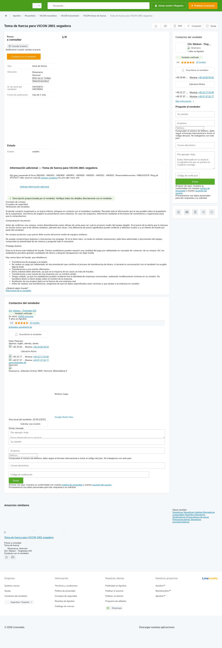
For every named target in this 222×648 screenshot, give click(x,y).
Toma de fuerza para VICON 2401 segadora (28, 537)
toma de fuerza (39, 66)
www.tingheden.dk (17, 362)
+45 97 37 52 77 (41, 360)
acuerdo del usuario (101, 485)
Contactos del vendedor (16, 596)
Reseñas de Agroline (65, 601)
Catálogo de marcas (64, 606)
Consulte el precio (19, 46)
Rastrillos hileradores (195, 514)
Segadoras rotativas (193, 512)
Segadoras (177, 512)
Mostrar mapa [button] (61, 394)
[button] (156, 26)
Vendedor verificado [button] (23, 313)
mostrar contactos (49, 178)
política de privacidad (72, 485)
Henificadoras (179, 517)
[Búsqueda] (50, 6)
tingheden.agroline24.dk (20, 327)
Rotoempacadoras (181, 519)
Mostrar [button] (29, 347)
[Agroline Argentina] (17, 6)
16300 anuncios (25, 316)
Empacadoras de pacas (197, 517)
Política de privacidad (65, 591)
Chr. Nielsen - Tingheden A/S (22, 310)
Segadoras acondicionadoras (186, 520)
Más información (183, 101)
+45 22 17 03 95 (41, 356)
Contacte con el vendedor (23, 56)
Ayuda (8, 591)
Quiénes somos (12, 585)
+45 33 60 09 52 (41, 347)
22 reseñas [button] (35, 323)
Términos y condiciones (66, 585)
